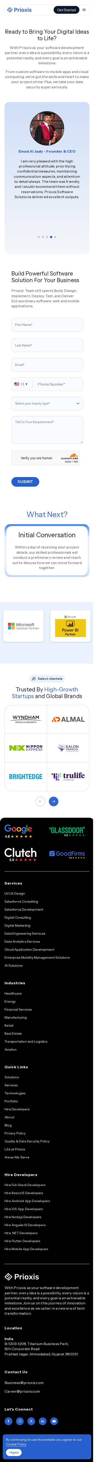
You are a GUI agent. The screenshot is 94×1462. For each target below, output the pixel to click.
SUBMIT (25, 482)
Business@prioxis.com (24, 1382)
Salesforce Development (24, 909)
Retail (9, 1025)
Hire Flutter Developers (22, 1241)
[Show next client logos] (53, 801)
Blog (8, 1125)
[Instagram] (20, 1421)
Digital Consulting (18, 917)
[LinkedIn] (43, 1421)
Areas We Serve (17, 1157)
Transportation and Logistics (26, 1041)
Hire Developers (17, 1109)
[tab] (39, 237)
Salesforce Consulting (21, 901)
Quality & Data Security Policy (27, 1141)
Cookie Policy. (16, 1444)
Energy (10, 1001)
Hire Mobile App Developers (26, 1249)
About (9, 1117)
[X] (31, 1421)
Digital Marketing (17, 925)
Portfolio (11, 1101)
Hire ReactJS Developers (24, 1193)
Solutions (12, 1077)
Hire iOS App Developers (24, 1209)
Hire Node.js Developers (23, 1217)
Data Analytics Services (22, 941)
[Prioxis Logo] (19, 9)
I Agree (14, 1452)
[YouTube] (54, 1421)
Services (11, 1085)
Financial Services (18, 1009)
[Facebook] (8, 1421)
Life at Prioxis (15, 1149)
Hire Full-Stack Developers (25, 1185)
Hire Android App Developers (27, 1201)
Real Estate (13, 1033)
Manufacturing (16, 1017)
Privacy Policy (15, 1133)
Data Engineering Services (25, 933)
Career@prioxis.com (22, 1391)
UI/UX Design (15, 893)
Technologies (15, 1093)
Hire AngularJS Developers (25, 1225)
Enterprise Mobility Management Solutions (37, 957)
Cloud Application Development (29, 949)
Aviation (11, 1049)
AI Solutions (13, 965)
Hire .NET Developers (21, 1233)
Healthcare (13, 993)
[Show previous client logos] (40, 801)
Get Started (66, 10)
